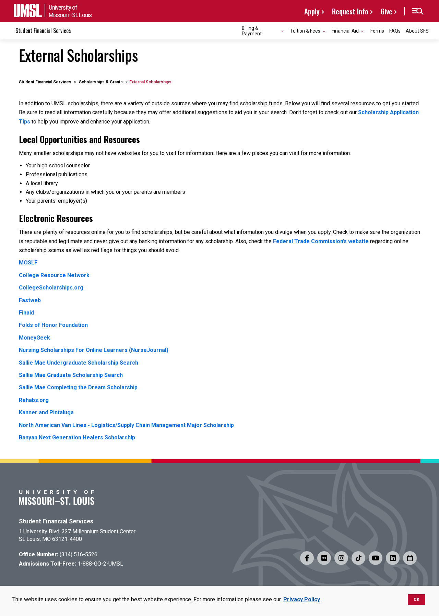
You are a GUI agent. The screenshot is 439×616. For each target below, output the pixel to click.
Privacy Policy (301, 599)
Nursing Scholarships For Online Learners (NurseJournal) (93, 350)
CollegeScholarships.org (51, 287)
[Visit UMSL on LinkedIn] (393, 558)
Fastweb (30, 300)
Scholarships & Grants (101, 82)
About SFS (417, 31)
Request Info (350, 11)
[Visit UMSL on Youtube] (375, 558)
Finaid (26, 312)
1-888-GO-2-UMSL (100, 563)
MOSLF (28, 262)
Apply (312, 11)
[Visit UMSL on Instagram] (341, 558)
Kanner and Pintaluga (46, 412)
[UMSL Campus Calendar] (410, 558)
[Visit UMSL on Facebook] (307, 558)
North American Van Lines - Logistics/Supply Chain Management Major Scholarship (126, 425)
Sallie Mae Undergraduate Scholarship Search (78, 362)
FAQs (395, 31)
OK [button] (416, 599)
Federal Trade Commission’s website (321, 241)
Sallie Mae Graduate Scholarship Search (71, 375)
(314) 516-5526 (78, 554)
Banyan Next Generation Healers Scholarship (77, 437)
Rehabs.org (34, 400)
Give (386, 11)
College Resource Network (54, 275)
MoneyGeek (34, 337)
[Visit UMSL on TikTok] (358, 558)
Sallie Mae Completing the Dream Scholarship (78, 387)
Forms (377, 31)
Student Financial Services (43, 30)
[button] (417, 11)
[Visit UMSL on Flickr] (324, 558)
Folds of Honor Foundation (53, 325)
